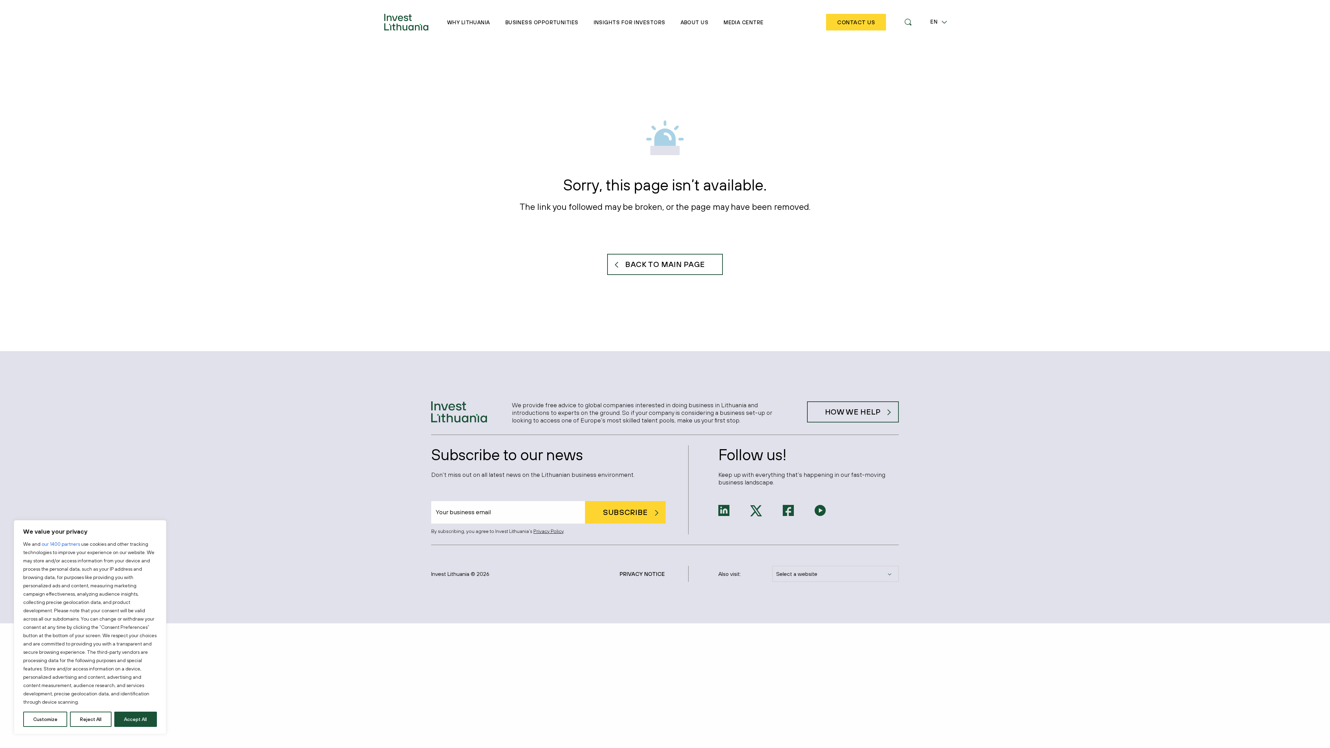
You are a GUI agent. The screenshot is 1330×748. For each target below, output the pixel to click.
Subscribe (625, 512)
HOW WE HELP (853, 411)
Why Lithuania (468, 22)
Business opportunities (541, 22)
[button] (908, 22)
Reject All (90, 719)
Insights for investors (629, 22)
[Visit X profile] (756, 510)
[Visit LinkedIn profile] (723, 510)
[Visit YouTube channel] (820, 510)
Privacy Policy (548, 531)
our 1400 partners (61, 544)
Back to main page (665, 264)
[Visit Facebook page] (788, 510)
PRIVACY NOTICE (642, 574)
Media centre (743, 22)
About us (695, 22)
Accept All (135, 719)
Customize (45, 719)
